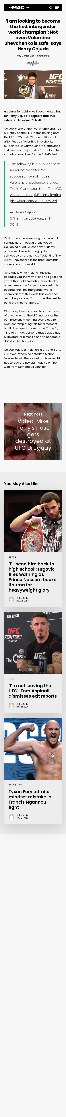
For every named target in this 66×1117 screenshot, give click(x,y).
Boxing (12, 557)
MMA (11, 678)
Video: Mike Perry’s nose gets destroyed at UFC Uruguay (33, 431)
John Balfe (33, 62)
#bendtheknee (21, 194)
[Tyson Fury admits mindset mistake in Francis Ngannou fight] (33, 771)
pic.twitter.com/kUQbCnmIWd (33, 200)
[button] (57, 7)
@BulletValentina (47, 194)
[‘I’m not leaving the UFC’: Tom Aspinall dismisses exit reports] (33, 662)
